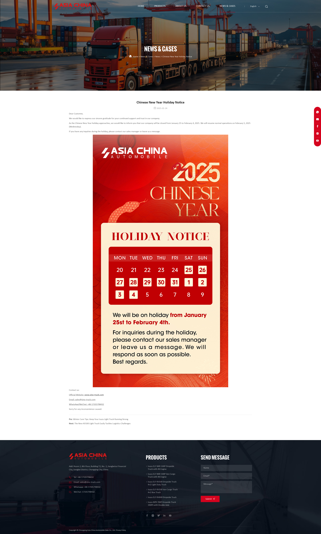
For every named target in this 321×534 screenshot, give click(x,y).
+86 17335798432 (85, 477)
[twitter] (158, 515)
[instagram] (153, 515)
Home (141, 6)
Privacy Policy (121, 530)
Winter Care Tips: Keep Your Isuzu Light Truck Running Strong (100, 419)
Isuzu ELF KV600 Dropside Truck (162, 497)
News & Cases (227, 6)
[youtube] (170, 515)
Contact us (203, 6)
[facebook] (147, 515)
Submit (209, 499)
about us (181, 6)
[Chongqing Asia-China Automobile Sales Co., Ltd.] (73, 5)
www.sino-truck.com (94, 395)
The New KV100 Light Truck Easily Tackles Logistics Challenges (102, 423)
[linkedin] (164, 515)
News (157, 56)
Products (160, 6)
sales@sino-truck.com (90, 482)
